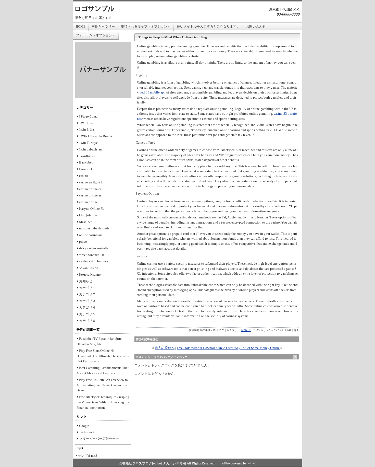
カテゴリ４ (87, 307)
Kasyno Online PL (91, 209)
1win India (86, 129)
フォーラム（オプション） (96, 35)
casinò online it (90, 202)
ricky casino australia (93, 248)
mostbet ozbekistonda (94, 228)
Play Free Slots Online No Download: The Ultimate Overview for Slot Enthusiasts (103, 356)
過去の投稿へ (164, 348)
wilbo (226, 463)
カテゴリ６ (87, 321)
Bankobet (86, 162)
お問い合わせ (256, 26)
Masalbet (85, 222)
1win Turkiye (88, 143)
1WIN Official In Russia (95, 136)
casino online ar (90, 195)
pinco (83, 241)
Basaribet (85, 169)
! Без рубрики (88, 116)
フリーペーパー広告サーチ (99, 439)
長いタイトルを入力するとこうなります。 (208, 26)
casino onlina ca (90, 189)
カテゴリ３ (87, 301)
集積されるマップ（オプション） (146, 26)
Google (84, 426)
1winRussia (87, 156)
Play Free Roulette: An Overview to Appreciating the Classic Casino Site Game (102, 385)
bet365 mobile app (153, 92)
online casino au (90, 235)
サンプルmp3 (87, 456)
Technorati (86, 432)
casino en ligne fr (91, 182)
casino (83, 176)
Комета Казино (90, 274)
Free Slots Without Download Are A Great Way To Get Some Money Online (228, 348)
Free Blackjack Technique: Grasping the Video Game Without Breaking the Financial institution (103, 402)
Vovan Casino (88, 268)
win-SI (251, 463)
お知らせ (246, 330)
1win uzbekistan (90, 149)
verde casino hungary (94, 261)
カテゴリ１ (87, 288)
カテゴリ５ (87, 314)
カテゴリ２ (87, 294)
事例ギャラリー (103, 26)
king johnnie (88, 215)
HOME (80, 26)
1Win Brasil (87, 123)
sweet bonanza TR (91, 255)
